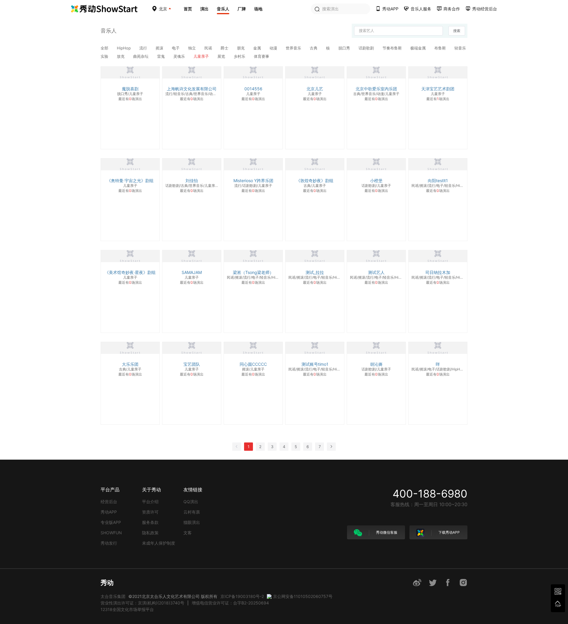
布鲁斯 (440, 48)
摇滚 (160, 48)
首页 (188, 8)
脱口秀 (344, 48)
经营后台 (109, 501)
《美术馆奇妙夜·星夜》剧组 (130, 272)
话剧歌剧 (367, 48)
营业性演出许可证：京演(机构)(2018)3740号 (142, 602)
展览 (221, 56)
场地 (258, 8)
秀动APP (109, 511)
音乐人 (223, 8)
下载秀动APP (449, 532)
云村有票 (191, 511)
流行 (143, 48)
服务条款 (150, 522)
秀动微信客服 (386, 532)
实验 (105, 56)
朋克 (241, 48)
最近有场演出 (130, 99)
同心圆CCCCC (253, 364)
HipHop (124, 48)
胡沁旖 (376, 364)
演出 (204, 8)
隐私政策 (150, 532)
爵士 (225, 48)
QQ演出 (190, 501)
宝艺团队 (191, 364)
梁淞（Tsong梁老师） (253, 272)
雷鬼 (161, 56)
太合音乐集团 (113, 596)
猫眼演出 (191, 522)
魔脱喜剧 (130, 88)
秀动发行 (109, 543)
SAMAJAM (192, 272)
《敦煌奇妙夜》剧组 (314, 180)
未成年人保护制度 (158, 543)
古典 (314, 48)
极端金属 (418, 48)
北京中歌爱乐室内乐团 (376, 88)
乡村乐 (240, 56)
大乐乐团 (130, 364)
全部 (105, 48)
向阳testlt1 (438, 180)
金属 (257, 48)
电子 (176, 48)
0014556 (253, 88)
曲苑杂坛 (141, 56)
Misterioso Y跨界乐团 (253, 180)
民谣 (208, 48)
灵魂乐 (179, 56)
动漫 (274, 48)
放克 (121, 56)
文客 (187, 532)
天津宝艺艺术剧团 (437, 88)
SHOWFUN (111, 532)
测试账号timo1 (314, 364)
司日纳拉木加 (437, 272)
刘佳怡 (191, 180)
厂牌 (242, 8)
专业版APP (111, 522)
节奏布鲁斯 (393, 48)
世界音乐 (294, 48)
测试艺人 (376, 272)
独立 (192, 48)
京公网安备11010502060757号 (303, 596)
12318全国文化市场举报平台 (127, 609)
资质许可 (150, 511)
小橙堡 (376, 180)
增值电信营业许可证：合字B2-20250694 (230, 602)
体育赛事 (261, 56)
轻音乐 (460, 48)
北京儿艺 (314, 88)
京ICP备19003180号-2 (242, 596)
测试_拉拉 (315, 272)
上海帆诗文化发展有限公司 (192, 88)
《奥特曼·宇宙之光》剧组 (130, 180)
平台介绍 (150, 501)
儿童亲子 (201, 56)
